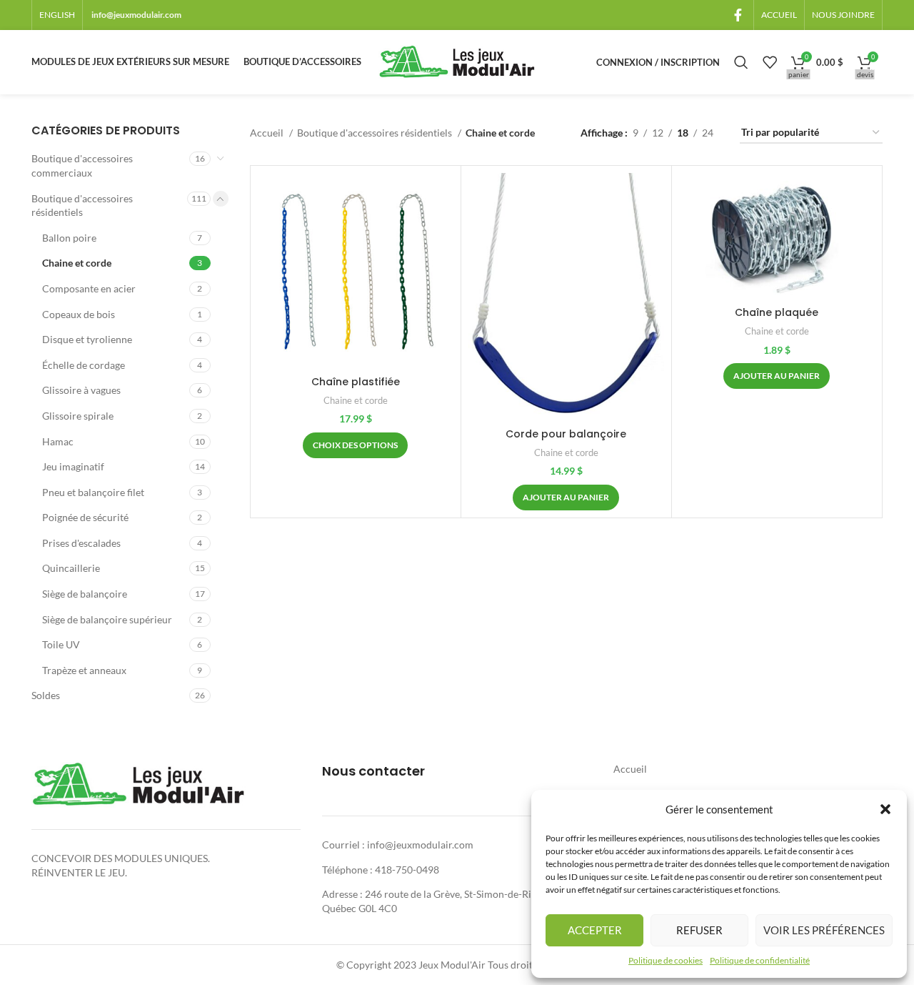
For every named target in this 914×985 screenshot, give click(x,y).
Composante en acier (89, 288)
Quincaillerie (71, 568)
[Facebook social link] (738, 15)
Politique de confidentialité (760, 960)
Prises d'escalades (81, 543)
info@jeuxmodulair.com (136, 14)
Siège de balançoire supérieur (107, 619)
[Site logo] (457, 61)
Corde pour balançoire (566, 434)
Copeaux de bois (78, 314)
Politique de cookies (665, 960)
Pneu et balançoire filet (93, 492)
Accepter (595, 930)
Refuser (699, 930)
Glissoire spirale (78, 416)
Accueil (268, 133)
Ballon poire (69, 238)
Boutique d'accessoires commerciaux (82, 165)
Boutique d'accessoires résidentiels (82, 205)
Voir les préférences (824, 930)
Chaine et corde (76, 263)
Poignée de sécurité (85, 517)
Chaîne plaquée (776, 312)
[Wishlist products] (769, 62)
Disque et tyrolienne (87, 339)
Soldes (45, 695)
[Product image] (355, 270)
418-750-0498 (407, 869)
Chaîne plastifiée (355, 382)
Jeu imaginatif (73, 466)
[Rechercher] (741, 62)
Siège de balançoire (84, 594)
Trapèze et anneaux (84, 670)
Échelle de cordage (83, 365)
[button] (885, 809)
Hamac (58, 441)
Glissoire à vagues (81, 390)
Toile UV (61, 644)
